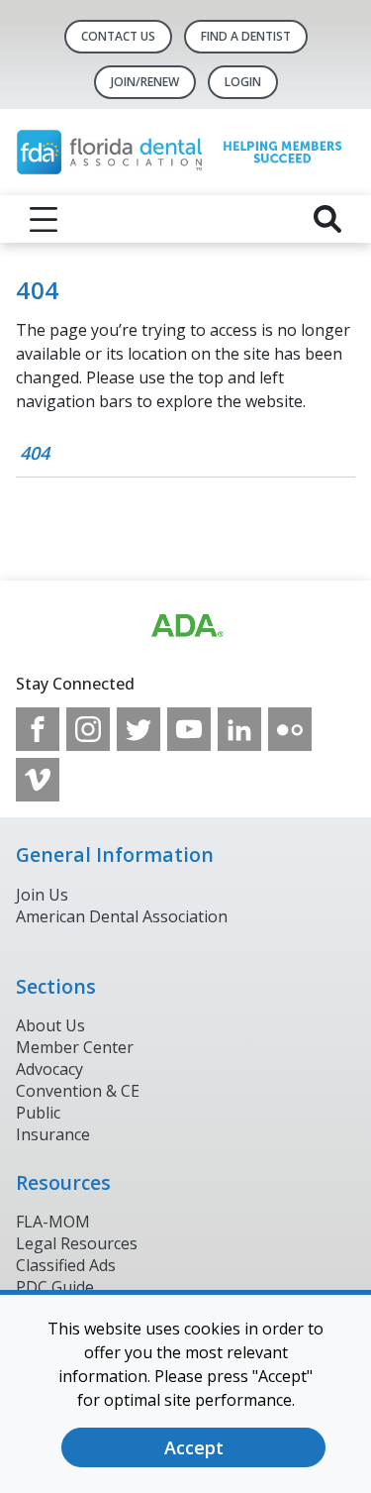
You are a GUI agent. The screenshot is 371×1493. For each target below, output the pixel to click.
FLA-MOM (53, 1221)
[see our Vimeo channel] (37, 779)
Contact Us (118, 36)
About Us (50, 1025)
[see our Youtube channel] (189, 729)
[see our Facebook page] (37, 729)
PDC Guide (55, 1287)
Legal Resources (77, 1243)
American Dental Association (122, 916)
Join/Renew (145, 81)
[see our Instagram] (88, 729)
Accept (194, 1447)
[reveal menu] (43, 219)
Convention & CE (77, 1091)
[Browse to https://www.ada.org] (185, 626)
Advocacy (49, 1069)
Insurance (53, 1134)
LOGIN (243, 81)
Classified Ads (66, 1265)
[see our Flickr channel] (290, 729)
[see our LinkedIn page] (239, 729)
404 (34, 453)
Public (38, 1112)
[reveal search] (327, 219)
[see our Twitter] (138, 729)
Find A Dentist (246, 36)
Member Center (75, 1047)
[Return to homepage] (185, 152)
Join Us (42, 895)
